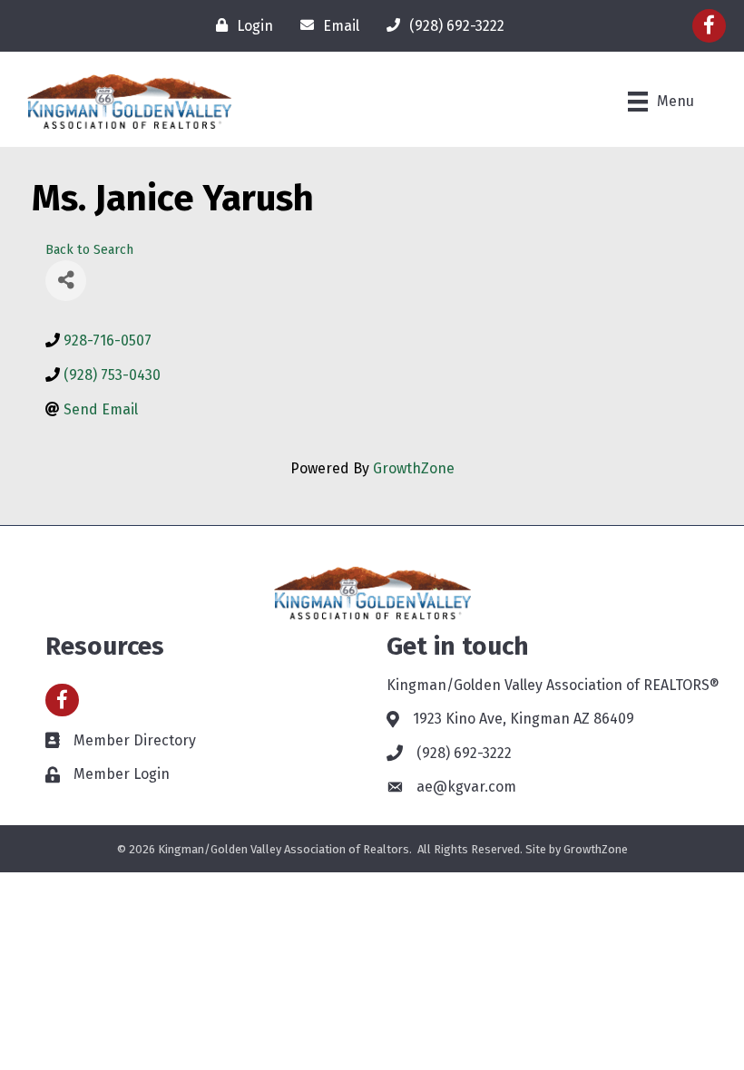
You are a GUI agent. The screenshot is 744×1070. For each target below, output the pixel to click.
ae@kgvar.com (466, 786)
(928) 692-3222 (464, 753)
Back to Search (89, 250)
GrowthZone (414, 468)
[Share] (65, 280)
